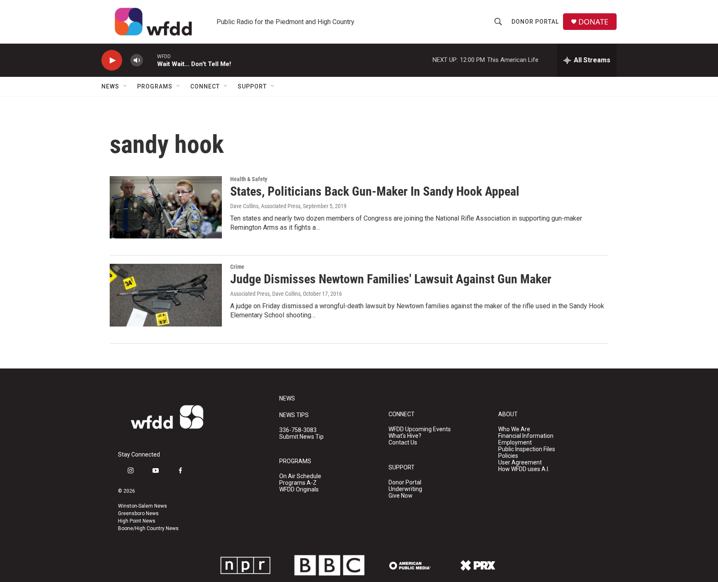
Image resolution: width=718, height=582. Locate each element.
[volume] (137, 60)
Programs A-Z (298, 483)
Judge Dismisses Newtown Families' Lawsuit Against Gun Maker (390, 279)
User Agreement (520, 462)
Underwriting (405, 489)
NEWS (287, 398)
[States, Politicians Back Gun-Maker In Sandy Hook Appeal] (166, 207)
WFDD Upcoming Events (420, 429)
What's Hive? (405, 436)
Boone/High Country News (148, 528)
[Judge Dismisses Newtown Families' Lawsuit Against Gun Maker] (166, 295)
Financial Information (525, 436)
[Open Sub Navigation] (125, 86)
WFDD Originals (299, 489)
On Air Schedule (300, 476)
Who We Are (514, 429)
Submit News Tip (301, 437)
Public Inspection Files (526, 449)
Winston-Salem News (142, 506)
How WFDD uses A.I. (523, 469)
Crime (237, 266)
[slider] (150, 60)
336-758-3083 (298, 430)
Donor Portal (535, 21)
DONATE (593, 21)
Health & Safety (248, 179)
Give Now (401, 496)
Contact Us (403, 443)
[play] (111, 60)
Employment (515, 443)
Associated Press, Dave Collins (265, 293)
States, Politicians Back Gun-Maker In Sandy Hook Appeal (374, 191)
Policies (508, 456)
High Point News (136, 521)
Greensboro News (138, 513)
